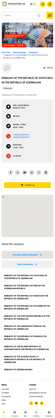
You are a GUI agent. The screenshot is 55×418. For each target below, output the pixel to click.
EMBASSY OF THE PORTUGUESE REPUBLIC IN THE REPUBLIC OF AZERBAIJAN (27, 317)
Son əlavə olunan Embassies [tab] (25, 255)
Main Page (6, 52)
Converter (5, 389)
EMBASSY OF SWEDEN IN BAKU (18, 369)
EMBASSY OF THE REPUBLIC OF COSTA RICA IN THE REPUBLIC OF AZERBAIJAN (25, 276)
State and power (19, 52)
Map (3, 404)
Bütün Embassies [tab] (25, 264)
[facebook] (31, 403)
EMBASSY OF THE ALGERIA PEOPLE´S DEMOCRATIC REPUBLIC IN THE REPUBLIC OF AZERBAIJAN (24, 359)
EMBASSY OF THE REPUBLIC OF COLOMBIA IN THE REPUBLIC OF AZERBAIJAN (27, 307)
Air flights (5, 393)
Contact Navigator (36, 396)
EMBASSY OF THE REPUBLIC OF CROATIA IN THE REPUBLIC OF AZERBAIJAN (26, 297)
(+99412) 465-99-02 (21, 135)
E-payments (6, 396)
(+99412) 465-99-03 (21, 137)
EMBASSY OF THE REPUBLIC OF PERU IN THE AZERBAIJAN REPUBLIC (24, 287)
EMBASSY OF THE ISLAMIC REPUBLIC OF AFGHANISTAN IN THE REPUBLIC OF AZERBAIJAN (26, 347)
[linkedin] (42, 403)
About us (32, 389)
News (4, 400)
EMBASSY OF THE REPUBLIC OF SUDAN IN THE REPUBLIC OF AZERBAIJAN (25, 337)
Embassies (33, 52)
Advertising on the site (37, 393)
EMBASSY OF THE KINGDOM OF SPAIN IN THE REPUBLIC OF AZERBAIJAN (25, 327)
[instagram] (36, 403)
